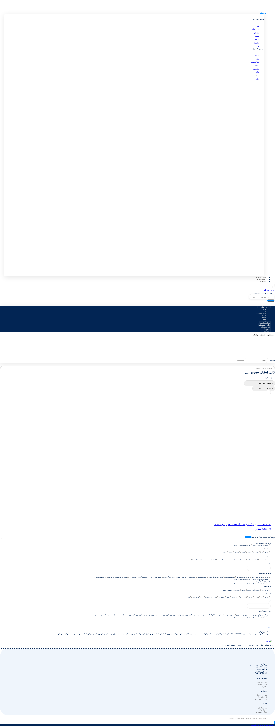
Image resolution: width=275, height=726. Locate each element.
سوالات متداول (262, 695)
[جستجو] (270, 300)
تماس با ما (263, 686)
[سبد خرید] (272, 287)
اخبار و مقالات (262, 684)
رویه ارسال (263, 710)
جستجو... (272, 360)
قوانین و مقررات (261, 699)
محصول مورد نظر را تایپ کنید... (263, 293)
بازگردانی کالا (262, 697)
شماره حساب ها (261, 712)
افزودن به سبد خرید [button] (139, 177)
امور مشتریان (262, 682)
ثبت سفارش (262, 708)
